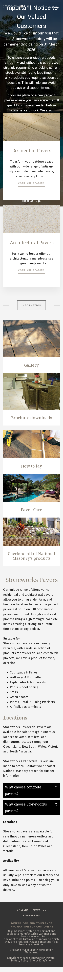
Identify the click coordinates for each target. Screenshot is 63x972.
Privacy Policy (19, 960)
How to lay (31, 466)
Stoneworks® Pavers (42, 957)
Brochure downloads (31, 417)
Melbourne (31, 952)
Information (31, 305)
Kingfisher (45, 960)
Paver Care (31, 509)
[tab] (31, 790)
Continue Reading (31, 183)
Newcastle (45, 949)
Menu (55, 7)
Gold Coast (29, 949)
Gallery (31, 365)
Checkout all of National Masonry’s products (31, 556)
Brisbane (15, 949)
